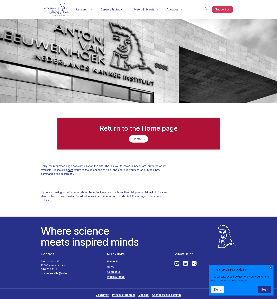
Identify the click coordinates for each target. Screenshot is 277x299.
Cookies (143, 294)
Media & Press (130, 196)
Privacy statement (123, 294)
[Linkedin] (185, 263)
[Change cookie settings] (270, 267)
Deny (217, 289)
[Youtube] (176, 263)
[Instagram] (194, 263)
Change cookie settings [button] (166, 294)
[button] (206, 9)
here (70, 169)
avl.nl (152, 192)
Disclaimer (102, 294)
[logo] (56, 9)
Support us (222, 9)
